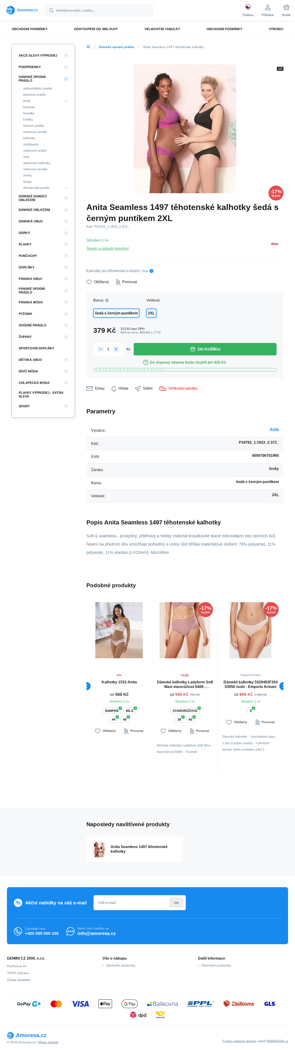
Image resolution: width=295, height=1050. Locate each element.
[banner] (22, 10)
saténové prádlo (35, 150)
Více (145, 271)
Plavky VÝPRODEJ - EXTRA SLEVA (41, 394)
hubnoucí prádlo (35, 132)
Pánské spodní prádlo (32, 290)
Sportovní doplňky (36, 348)
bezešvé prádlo (34, 94)
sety (26, 156)
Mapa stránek (48, 1042)
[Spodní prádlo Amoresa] (88, 47)
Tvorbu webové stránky (239, 1041)
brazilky (28, 113)
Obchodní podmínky (121, 965)
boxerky (29, 107)
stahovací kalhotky (36, 163)
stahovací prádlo (35, 169)
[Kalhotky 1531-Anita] (119, 630)
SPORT (24, 406)
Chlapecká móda (34, 383)
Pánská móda (31, 302)
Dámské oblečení (34, 210)
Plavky (25, 244)
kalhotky (29, 138)
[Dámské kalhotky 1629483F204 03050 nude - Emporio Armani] (250, 630)
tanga (27, 181)
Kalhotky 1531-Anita (119, 682)
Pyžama (25, 314)
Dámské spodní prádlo (116, 47)
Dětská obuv (30, 360)
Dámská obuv (31, 221)
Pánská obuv (30, 279)
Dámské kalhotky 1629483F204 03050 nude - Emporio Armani (251, 684)
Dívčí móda (28, 371)
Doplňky (26, 267)
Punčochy (28, 256)
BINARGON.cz (277, 1041)
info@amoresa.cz (96, 933)
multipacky (31, 144)
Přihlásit (176, 903)
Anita (274, 429)
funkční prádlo (33, 125)
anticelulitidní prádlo (37, 88)
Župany (25, 337)
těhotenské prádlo (36, 188)
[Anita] (274, 244)
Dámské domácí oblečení (33, 198)
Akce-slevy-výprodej (38, 55)
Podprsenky (30, 67)
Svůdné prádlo (32, 325)
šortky (27, 175)
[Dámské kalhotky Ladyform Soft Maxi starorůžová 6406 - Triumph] (185, 630)
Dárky (24, 233)
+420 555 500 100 (42, 933)
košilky (28, 119)
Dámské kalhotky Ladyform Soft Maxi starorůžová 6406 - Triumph (185, 684)
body (26, 101)
